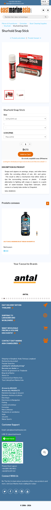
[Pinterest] (16, 491)
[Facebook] (10, 491)
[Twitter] (4, 491)
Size (5, 115)
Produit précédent (18, 38)
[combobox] (25, 17)
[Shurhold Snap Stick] (25, 67)
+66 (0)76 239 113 (8, 471)
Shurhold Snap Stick (15, 31)
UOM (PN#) (8, 133)
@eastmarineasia (14, 434)
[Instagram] (21, 491)
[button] (44, 452)
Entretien (23, 23)
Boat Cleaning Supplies (38, 23)
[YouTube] (27, 491)
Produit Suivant (34, 38)
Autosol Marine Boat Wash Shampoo (19, 241)
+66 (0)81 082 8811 (15, 1)
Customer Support (11, 424)
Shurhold (7, 26)
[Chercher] (45, 17)
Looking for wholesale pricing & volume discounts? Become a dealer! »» (25, 162)
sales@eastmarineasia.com (16, 430)
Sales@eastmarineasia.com (15, 3)
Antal (25, 294)
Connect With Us (10, 476)
